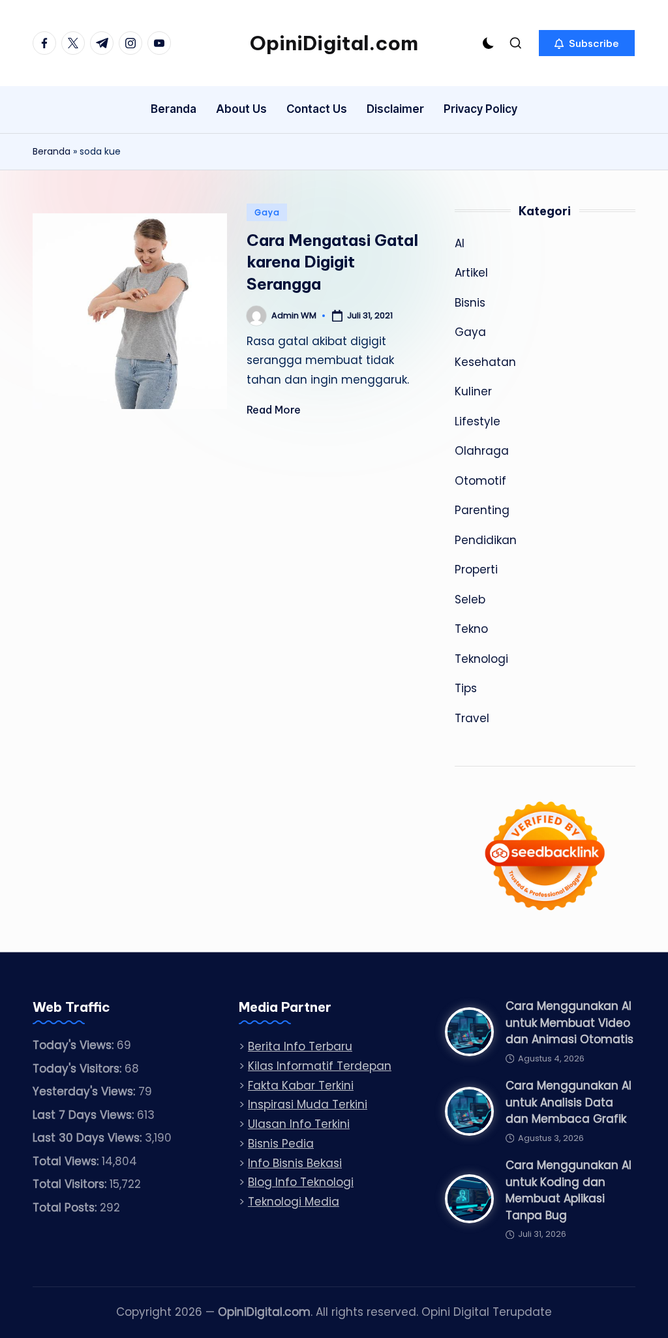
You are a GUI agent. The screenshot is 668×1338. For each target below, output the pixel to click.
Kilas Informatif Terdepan (319, 1066)
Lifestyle (477, 421)
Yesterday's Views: (85, 1091)
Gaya (266, 212)
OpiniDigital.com (334, 43)
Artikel (471, 273)
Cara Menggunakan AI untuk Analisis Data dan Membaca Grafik (568, 1102)
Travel (472, 718)
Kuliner (473, 391)
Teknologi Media (293, 1201)
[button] (586, 43)
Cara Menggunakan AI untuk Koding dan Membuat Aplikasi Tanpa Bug (568, 1190)
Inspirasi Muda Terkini (307, 1104)
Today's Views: (75, 1045)
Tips (466, 688)
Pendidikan (486, 540)
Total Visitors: (71, 1184)
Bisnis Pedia (281, 1143)
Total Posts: (66, 1207)
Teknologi (481, 659)
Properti (476, 569)
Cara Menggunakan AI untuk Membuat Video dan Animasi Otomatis (569, 1022)
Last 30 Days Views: (89, 1138)
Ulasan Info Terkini (299, 1124)
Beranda (51, 151)
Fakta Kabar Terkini (301, 1085)
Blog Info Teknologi (301, 1182)
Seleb (470, 599)
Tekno (471, 629)
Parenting (482, 510)
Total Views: (67, 1161)
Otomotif (480, 481)
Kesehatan (485, 362)
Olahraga (482, 451)
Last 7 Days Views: (85, 1115)
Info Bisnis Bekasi (295, 1163)
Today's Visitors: (79, 1068)
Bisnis (470, 303)
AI (459, 243)
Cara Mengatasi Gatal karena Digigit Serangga (332, 262)
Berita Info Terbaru (300, 1046)
